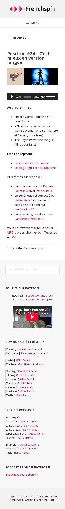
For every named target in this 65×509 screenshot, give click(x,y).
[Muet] (43, 96)
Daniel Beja (22, 200)
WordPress (31, 500)
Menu (35, 23)
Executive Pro (37, 496)
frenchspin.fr (32, 9)
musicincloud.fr (24, 209)
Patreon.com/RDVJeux (39, 299)
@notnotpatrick (25, 375)
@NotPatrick (23, 360)
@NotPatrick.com (27, 371)
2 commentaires (33, 248)
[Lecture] (12, 96)
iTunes (32, 421)
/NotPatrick (26, 387)
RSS (13, 237)
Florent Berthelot (31, 219)
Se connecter (47, 500)
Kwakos (48, 186)
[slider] (51, 96)
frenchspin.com (29, 444)
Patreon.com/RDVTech (39, 295)
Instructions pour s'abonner (21, 474)
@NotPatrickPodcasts (31, 364)
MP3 (10, 232)
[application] (32, 96)
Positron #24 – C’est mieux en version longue (28, 58)
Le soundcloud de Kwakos (31, 163)
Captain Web (23, 191)
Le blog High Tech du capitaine (35, 168)
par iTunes (45, 232)
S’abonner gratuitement (34, 353)
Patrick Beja (44, 191)
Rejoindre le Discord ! (29, 349)
